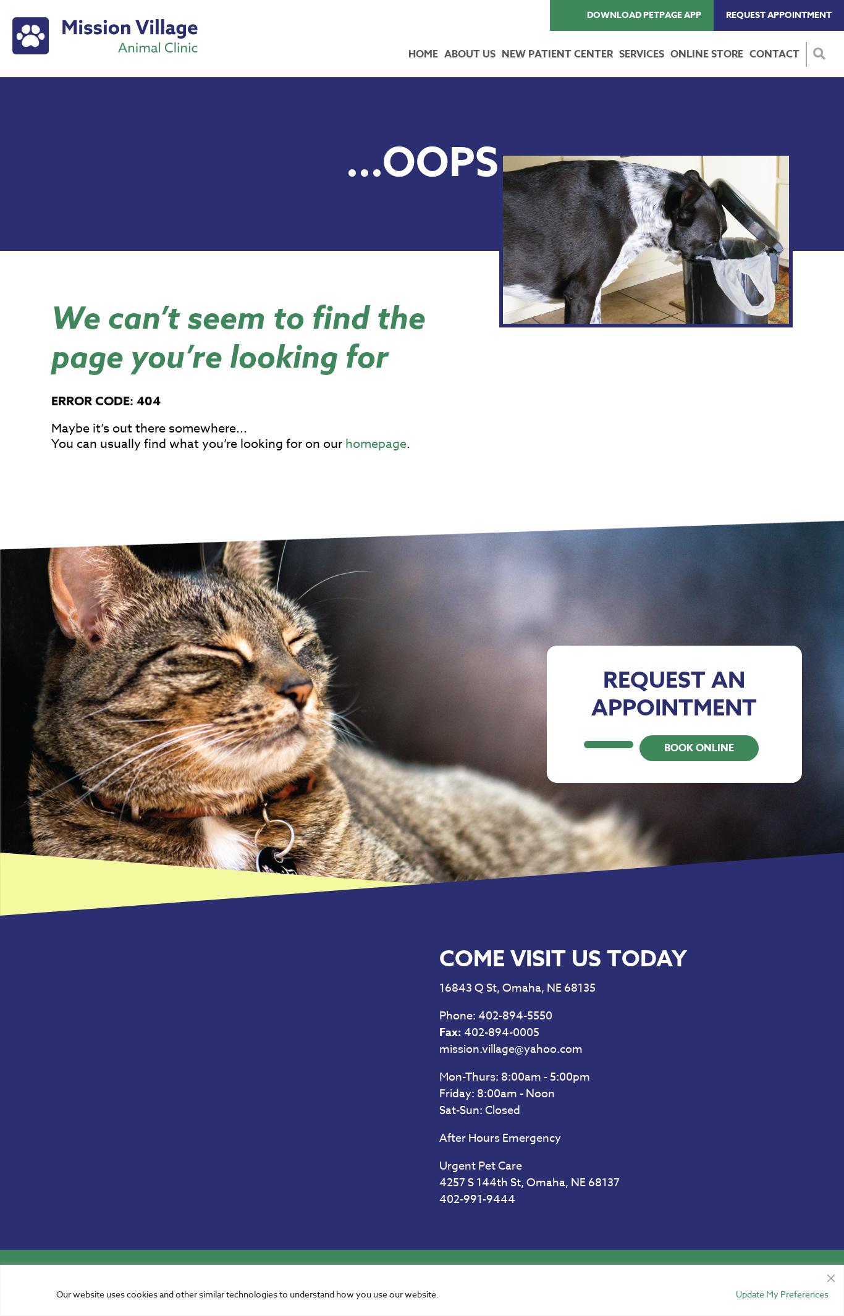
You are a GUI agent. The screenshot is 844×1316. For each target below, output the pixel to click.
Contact (774, 54)
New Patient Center (557, 54)
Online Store (706, 54)
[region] (422, 1290)
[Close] (831, 1275)
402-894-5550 (495, 1016)
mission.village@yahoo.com (511, 1049)
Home (423, 54)
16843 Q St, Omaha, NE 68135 (517, 988)
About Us (470, 54)
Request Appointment (779, 15)
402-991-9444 (477, 1199)
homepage (376, 444)
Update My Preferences (782, 1294)
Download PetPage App (644, 15)
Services (641, 54)
